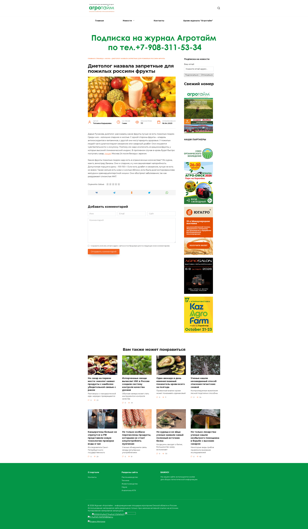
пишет (108, 153)
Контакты (159, 21)
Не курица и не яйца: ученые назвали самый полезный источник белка (169, 436)
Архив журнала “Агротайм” (198, 21)
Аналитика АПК (129, 490)
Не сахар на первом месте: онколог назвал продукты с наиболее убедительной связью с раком (102, 384)
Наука (107, 58)
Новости (127, 21)
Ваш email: (189, 64)
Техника (125, 480)
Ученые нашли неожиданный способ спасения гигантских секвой (203, 382)
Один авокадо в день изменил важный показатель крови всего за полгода (170, 382)
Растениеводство (130, 477)
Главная (99, 21)
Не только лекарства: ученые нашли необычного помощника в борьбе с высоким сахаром (205, 438)
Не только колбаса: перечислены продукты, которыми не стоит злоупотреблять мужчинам (136, 438)
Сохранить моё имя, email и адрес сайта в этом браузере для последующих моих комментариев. (130, 246)
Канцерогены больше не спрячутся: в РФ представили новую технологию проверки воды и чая (102, 438)
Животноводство (130, 484)
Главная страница (96, 58)
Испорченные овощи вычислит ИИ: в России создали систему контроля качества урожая (135, 384)
